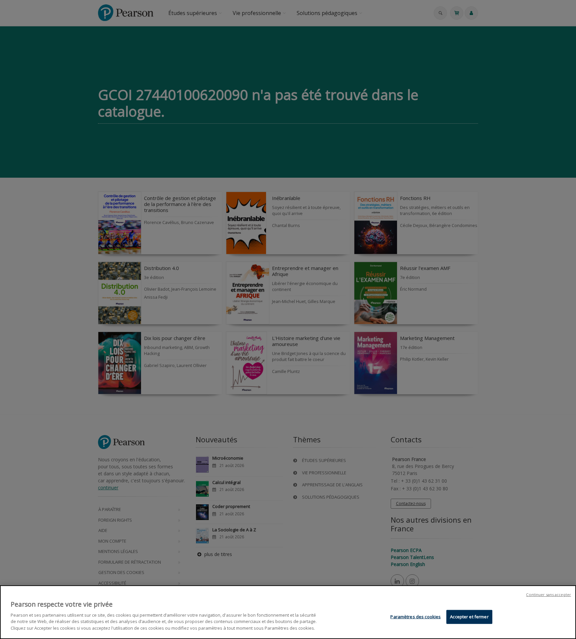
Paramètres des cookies (415, 616)
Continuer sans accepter (548, 594)
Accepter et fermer (469, 616)
